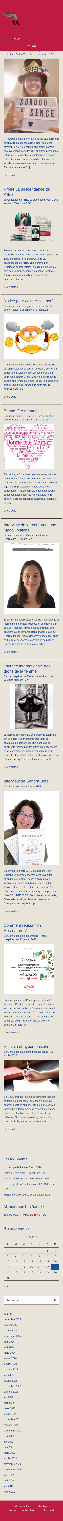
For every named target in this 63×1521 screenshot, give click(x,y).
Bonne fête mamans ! (23, 411)
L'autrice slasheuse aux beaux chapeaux (41, 15)
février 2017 (10, 1491)
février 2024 (10, 1358)
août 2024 (9, 1341)
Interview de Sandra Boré (26, 781)
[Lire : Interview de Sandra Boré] (31, 827)
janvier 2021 (10, 1458)
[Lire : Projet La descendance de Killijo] (31, 226)
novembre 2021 (12, 1419)
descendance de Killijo (16, 199)
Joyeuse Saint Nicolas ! (17, 1178)
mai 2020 (9, 1480)
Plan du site (49, 1510)
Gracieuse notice (13, 306)
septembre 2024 (13, 1336)
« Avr (6, 1286)
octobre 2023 (11, 1369)
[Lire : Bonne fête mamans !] (29, 446)
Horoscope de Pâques (16, 1167)
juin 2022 (8, 1397)
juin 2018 (8, 1486)
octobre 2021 (11, 1425)
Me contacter (22, 1506)
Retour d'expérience (23, 309)
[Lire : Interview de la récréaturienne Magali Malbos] (31, 578)
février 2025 (10, 1325)
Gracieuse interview (37, 535)
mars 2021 (9, 1452)
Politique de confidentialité (22, 1510)
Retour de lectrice (36, 676)
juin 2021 (8, 1441)
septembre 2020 (13, 1469)
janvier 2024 (10, 1364)
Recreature (10, 539)
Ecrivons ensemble (14, 535)
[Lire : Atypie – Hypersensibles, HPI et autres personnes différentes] (31, 95)
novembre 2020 (12, 1464)
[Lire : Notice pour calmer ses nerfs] (31, 336)
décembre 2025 (12, 1319)
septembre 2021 (13, 1430)
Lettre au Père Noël (14, 1173)
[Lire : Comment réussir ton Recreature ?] (29, 969)
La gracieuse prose (39, 199)
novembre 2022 (12, 1386)
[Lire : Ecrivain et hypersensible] (31, 1075)
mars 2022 (9, 1408)
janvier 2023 (10, 1380)
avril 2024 (9, 1347)
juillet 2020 (9, 1475)
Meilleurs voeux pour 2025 (18, 1194)
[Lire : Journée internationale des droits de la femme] (31, 706)
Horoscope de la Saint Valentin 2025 (23, 1184)
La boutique (42, 1506)
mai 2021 (9, 1447)
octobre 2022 (11, 1391)
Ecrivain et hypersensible (26, 1046)
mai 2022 (9, 1403)
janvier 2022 (10, 1414)
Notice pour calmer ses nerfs (29, 301)
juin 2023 (8, 1375)
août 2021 (9, 1436)
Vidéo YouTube (24, 54)
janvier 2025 (10, 1330)
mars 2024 (9, 1352)
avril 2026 (9, 1314)
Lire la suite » (11, 175)
